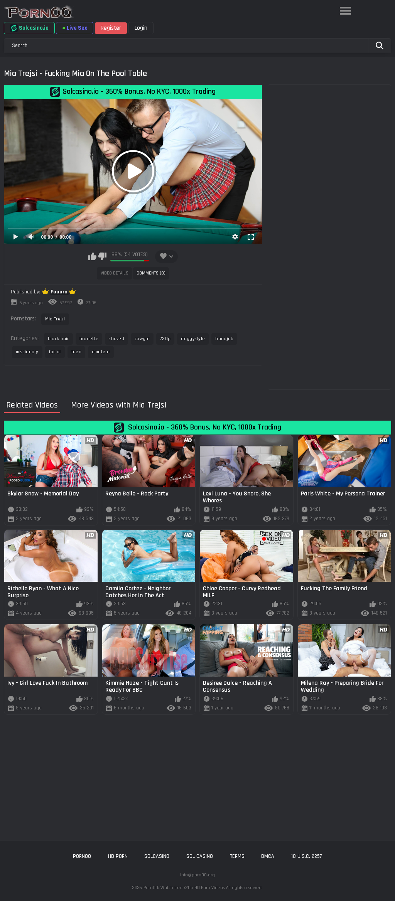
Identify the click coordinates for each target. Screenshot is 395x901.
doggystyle (193, 339)
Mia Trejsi (55, 319)
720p (165, 339)
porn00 (82, 856)
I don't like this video (102, 256)
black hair (58, 339)
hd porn (118, 856)
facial (55, 352)
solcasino (156, 856)
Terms (237, 856)
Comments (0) (151, 273)
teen (76, 352)
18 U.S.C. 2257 (306, 856)
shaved (116, 339)
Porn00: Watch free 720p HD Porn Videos (184, 888)
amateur (101, 352)
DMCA (267, 856)
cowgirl (142, 339)
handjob (224, 339)
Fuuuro (60, 291)
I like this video (92, 256)
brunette (88, 339)
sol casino (199, 856)
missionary (27, 352)
